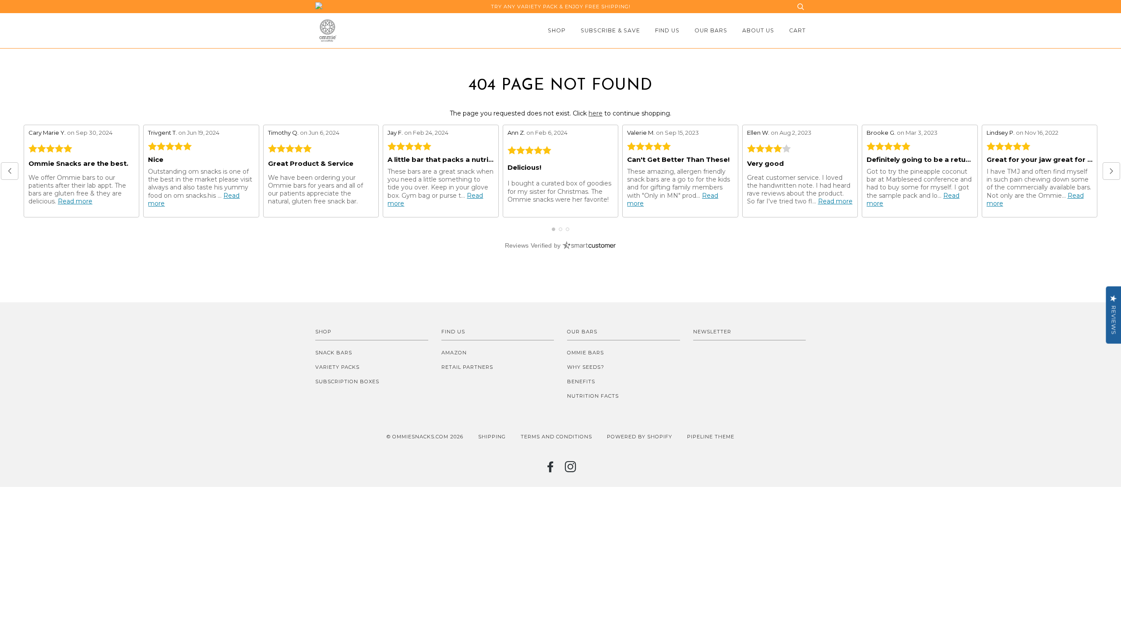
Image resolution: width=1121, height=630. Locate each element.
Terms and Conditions (556, 437)
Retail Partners (467, 367)
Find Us (667, 30)
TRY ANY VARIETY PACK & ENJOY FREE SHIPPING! (561, 7)
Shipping (492, 437)
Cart (797, 30)
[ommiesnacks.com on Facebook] (551, 469)
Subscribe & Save (610, 30)
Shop (557, 30)
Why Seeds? (585, 367)
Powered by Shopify (639, 437)
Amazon (454, 353)
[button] (9, 171)
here (596, 113)
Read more (75, 201)
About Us (758, 30)
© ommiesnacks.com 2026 (425, 437)
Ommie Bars (585, 353)
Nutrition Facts (593, 396)
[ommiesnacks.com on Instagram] (571, 469)
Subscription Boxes (347, 381)
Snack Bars (333, 353)
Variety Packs (337, 367)
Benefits (581, 381)
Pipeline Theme (710, 437)
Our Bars (710, 30)
